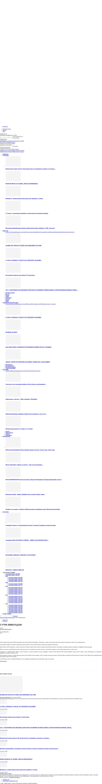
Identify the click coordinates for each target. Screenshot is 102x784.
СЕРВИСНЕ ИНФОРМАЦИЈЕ (10, 302)
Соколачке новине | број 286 (13, 573)
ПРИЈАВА (5, 126)
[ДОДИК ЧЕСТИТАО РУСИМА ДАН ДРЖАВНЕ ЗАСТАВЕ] (13, 242)
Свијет (69, 232)
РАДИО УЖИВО (7, 613)
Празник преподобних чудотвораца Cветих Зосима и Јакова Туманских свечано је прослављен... (29, 748)
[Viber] (22, 637)
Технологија (37, 370)
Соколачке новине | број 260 (15, 612)
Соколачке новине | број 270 (15, 598)
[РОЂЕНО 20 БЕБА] (13, 329)
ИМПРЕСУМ (6, 779)
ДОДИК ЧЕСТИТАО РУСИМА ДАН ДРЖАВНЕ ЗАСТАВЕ (24, 245)
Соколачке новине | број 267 (15, 602)
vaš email (15, 146)
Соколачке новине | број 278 (15, 587)
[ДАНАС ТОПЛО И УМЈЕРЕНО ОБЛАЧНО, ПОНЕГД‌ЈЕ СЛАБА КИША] (13, 359)
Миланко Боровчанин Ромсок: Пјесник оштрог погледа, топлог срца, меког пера (30, 450)
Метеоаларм (29, 304)
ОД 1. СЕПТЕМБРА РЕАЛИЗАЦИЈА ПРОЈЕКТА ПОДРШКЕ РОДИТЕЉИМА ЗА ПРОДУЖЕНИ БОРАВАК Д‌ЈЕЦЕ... (36, 727)
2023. (7, 586)
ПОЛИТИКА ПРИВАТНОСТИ (7, 142)
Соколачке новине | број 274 (15, 592)
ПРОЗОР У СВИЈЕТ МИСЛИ (15, 570)
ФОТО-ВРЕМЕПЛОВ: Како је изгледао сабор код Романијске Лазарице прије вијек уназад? (33, 479)
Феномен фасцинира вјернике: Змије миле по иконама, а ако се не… (26, 414)
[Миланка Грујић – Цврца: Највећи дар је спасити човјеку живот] (13, 491)
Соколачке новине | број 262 (15, 610)
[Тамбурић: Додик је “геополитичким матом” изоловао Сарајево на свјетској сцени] (13, 522)
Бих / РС (9, 232)
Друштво (13, 232)
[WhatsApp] (12, 637)
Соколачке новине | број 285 (13, 575)
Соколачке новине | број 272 (15, 596)
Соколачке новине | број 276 (15, 590)
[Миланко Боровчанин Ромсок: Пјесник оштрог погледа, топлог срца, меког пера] (13, 447)
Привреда (57, 232)
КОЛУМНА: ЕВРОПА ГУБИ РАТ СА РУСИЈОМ (20, 555)
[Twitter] (7, 637)
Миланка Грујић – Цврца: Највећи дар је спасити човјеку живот (25, 494)
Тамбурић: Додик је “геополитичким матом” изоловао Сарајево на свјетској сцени (31, 525)
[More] (32, 637)
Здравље (26, 370)
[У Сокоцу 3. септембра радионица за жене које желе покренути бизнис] (13, 210)
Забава (35, 232)
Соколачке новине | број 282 (15, 580)
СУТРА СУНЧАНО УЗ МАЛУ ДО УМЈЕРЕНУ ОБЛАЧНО (23, 260)
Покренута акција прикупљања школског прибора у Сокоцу (24, 198)
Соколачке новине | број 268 (15, 601)
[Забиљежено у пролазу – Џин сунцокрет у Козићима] (13, 396)
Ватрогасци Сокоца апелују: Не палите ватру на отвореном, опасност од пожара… (31, 169)
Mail (4, 131)
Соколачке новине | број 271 (15, 597)
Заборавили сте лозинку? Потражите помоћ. (12, 141)
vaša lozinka (16, 138)
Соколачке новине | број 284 (15, 577)
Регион (61, 232)
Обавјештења (43, 304)
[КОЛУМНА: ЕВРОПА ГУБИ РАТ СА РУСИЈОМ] (13, 552)
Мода (33, 370)
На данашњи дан (36, 304)
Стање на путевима (51, 304)
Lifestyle (9, 370)
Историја (30, 370)
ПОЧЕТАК (5, 154)
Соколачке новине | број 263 (15, 608)
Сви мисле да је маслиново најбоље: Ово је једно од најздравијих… (26, 384)
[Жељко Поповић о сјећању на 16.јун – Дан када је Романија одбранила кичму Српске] (13, 462)
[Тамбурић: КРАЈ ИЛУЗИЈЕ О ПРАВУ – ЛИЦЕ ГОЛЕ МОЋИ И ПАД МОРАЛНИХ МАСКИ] (13, 537)
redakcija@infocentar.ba (14, 777)
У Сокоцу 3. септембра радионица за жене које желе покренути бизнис (27, 213)
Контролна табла (7, 129)
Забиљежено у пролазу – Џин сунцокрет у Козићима (21, 399)
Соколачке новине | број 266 (15, 605)
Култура (47, 232)
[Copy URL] (27, 637)
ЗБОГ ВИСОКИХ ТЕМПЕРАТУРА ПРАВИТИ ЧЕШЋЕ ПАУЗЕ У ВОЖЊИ (28, 347)
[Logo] (6, 151)
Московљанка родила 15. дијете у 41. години (19, 429)
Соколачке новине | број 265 (15, 606)
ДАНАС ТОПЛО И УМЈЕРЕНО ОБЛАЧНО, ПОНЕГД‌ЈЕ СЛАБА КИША (28, 362)
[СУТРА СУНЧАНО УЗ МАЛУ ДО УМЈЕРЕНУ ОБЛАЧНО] (13, 257)
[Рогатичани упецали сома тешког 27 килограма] (13, 272)
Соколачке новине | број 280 (15, 583)
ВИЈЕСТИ (5, 230)
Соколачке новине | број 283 (15, 578)
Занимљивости (20, 370)
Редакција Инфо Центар (5, 629)
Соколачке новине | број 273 (15, 593)
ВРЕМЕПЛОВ (6, 436)
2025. (7, 576)
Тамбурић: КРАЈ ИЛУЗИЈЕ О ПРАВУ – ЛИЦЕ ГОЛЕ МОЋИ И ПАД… (27, 540)
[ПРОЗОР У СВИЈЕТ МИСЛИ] (13, 567)
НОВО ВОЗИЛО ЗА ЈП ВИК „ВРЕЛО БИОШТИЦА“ (22, 183)
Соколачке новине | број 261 (15, 611)
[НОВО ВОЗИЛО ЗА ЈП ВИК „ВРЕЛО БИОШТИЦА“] (13, 180)
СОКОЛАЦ (6, 155)
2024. (7, 582)
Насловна (2, 617)
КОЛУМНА (6, 512)
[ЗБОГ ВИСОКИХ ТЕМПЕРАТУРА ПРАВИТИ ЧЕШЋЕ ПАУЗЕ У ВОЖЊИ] (13, 344)
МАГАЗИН (5, 369)
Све (6, 232)
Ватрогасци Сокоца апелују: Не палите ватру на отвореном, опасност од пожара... (25, 738)
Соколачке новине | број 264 (15, 607)
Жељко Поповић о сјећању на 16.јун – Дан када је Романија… (24, 464)
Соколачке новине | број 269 (15, 600)
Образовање (52, 232)
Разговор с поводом (20, 232)
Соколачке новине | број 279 (15, 585)
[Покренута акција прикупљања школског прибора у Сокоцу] (13, 195)
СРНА (5, 661)
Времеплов (13, 370)
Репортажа (65, 232)
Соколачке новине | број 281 (15, 581)
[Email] (17, 637)
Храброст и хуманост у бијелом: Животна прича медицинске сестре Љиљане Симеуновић (33, 509)
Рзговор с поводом (29, 232)
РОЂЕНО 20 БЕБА (11, 332)
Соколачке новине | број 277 (15, 588)
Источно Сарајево (41, 232)
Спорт (72, 232)
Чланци (4, 130)
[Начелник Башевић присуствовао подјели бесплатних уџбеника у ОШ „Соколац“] (13, 225)
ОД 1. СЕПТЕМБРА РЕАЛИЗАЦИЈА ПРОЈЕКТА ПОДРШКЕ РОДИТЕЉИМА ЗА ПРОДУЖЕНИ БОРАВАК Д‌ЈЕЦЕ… (42, 290)
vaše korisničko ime (18, 136)
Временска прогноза (21, 304)
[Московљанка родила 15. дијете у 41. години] (13, 426)
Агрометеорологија (12, 304)
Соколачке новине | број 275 (15, 591)
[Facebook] (2, 637)
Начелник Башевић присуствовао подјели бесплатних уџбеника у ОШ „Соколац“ (30, 228)
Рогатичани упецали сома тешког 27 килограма (20, 275)
